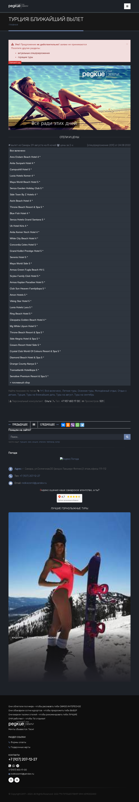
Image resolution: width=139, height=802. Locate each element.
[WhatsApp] (77, 425)
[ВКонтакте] (63, 425)
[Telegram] (82, 425)
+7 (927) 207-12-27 (30, 476)
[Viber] (73, 425)
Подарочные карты (20, 747)
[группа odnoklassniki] (11, 780)
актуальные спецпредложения (34, 53)
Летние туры (69, 390)
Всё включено (53, 390)
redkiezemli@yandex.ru (34, 483)
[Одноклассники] (68, 425)
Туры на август (64, 394)
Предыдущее (20, 424)
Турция (21, 394)
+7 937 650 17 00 (70, 401)
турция (23, 442)
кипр (57, 442)
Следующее (47, 424)
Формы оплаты (18, 742)
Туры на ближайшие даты (40, 394)
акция (35, 442)
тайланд (50, 442)
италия (42, 442)
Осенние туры (86, 390)
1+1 (41, 390)
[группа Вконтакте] (16, 780)
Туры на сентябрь (84, 394)
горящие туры (25, 57)
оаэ (29, 442)
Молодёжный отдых (105, 390)
